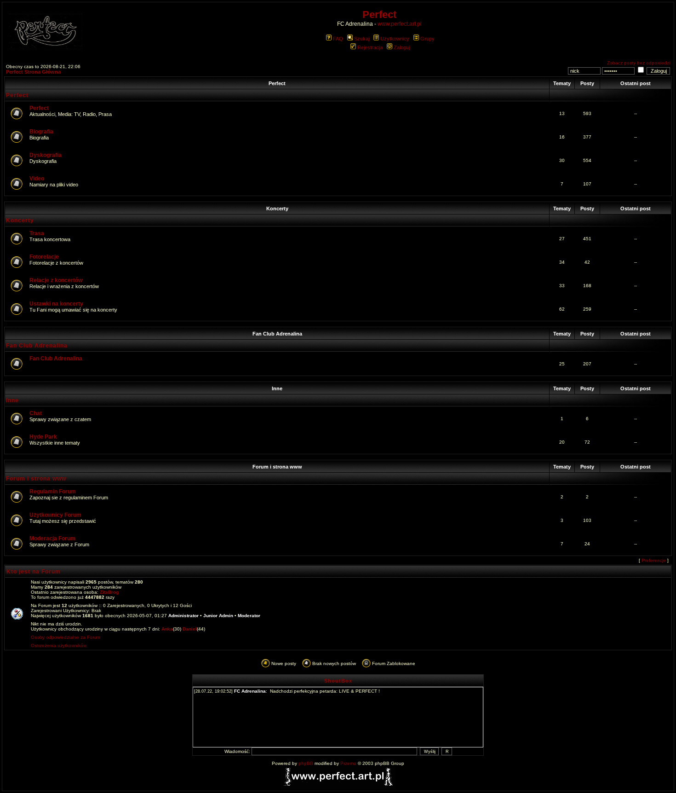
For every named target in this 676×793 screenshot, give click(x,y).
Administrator (183, 615)
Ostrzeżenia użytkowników (58, 645)
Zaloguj (402, 47)
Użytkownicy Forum (55, 515)
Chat (35, 413)
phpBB (305, 763)
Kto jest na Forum (33, 571)
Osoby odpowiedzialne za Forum (65, 637)
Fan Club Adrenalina (277, 333)
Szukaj (361, 38)
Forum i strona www (277, 466)
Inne (277, 388)
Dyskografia (45, 155)
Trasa (36, 233)
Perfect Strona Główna (33, 72)
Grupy (427, 38)
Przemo (348, 763)
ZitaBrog (109, 592)
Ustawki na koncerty (56, 304)
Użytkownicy (394, 38)
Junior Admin (218, 615)
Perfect (277, 83)
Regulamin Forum (52, 491)
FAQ (338, 38)
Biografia (41, 131)
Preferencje (654, 560)
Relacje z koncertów (55, 280)
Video (36, 178)
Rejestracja (370, 47)
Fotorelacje (44, 257)
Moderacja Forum (52, 538)
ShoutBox (338, 680)
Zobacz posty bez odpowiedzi (638, 62)
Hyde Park (43, 437)
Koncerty (277, 208)
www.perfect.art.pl (400, 24)
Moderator (249, 615)
